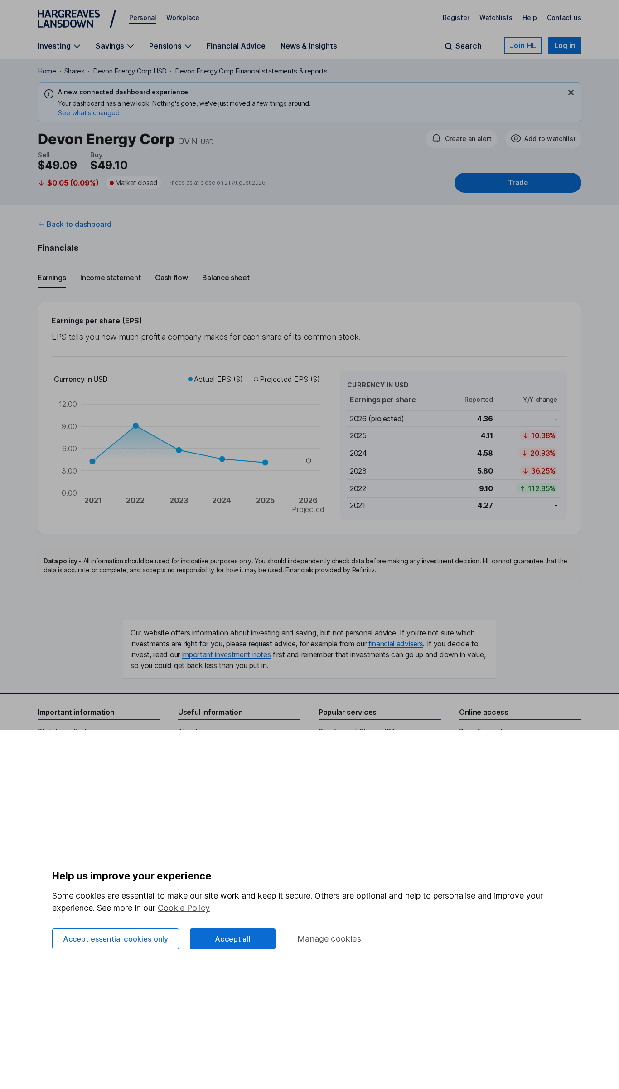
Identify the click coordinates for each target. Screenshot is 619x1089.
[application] (190, 445)
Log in (564, 45)
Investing (54, 46)
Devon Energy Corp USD (130, 71)
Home (47, 71)
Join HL (523, 45)
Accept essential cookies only (116, 938)
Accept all (233, 938)
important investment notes (226, 654)
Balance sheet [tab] (225, 277)
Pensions (165, 46)
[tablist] (309, 278)
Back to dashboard (79, 224)
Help (529, 17)
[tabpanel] (309, 418)
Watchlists (496, 17)
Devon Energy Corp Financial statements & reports (251, 71)
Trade (518, 182)
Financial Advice (236, 45)
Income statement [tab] (110, 277)
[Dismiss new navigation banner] (570, 92)
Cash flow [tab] (171, 277)
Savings (110, 46)
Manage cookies (329, 938)
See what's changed (89, 113)
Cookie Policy (184, 908)
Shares (74, 71)
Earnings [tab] (52, 277)
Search (468, 46)
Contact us (564, 17)
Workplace (182, 17)
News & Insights (308, 45)
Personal (142, 17)
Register (456, 17)
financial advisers (395, 643)
